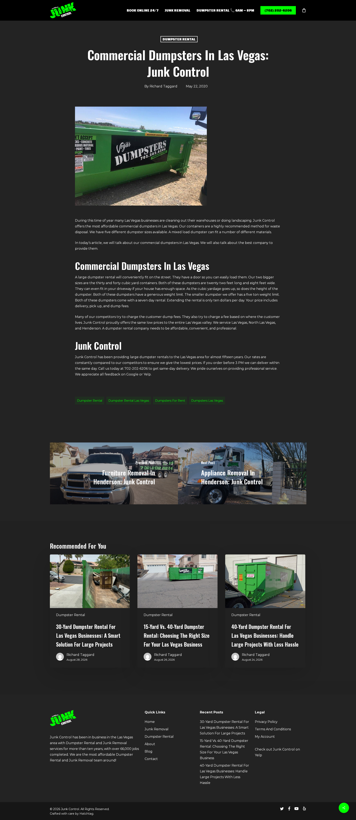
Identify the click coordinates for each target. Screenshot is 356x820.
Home (150, 722)
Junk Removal (157, 729)
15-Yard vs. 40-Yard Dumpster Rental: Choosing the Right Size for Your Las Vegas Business (224, 749)
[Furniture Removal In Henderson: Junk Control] (114, 473)
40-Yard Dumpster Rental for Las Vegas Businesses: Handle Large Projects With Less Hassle (224, 774)
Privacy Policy (266, 722)
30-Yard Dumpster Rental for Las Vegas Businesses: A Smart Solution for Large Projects (224, 727)
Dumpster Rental (179, 39)
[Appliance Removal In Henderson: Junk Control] (242, 473)
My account (265, 737)
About (150, 744)
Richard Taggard (163, 86)
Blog (148, 751)
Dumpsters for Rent (170, 400)
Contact (151, 759)
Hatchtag (86, 813)
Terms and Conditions (273, 729)
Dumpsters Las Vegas (207, 400)
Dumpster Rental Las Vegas (128, 400)
